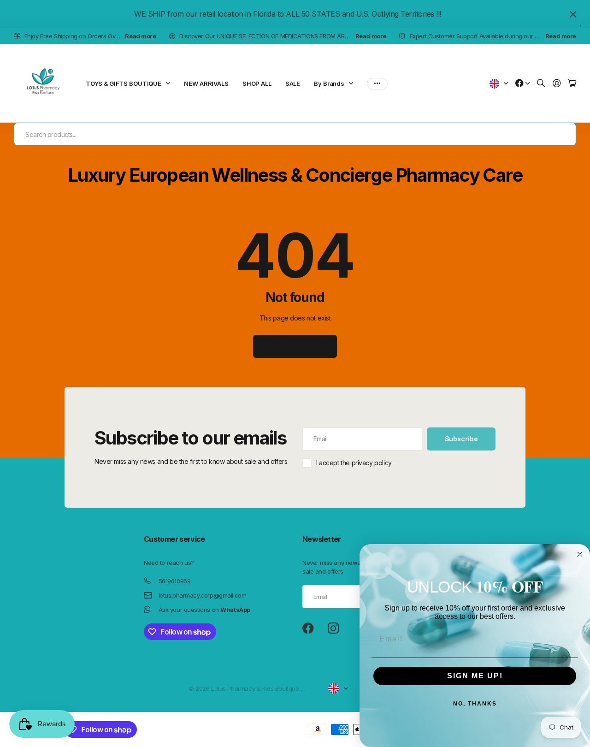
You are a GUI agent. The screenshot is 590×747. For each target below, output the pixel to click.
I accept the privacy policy (354, 463)
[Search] (541, 84)
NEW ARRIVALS (206, 83)
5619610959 (175, 581)
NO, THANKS (475, 703)
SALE (292, 83)
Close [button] (573, 14)
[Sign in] (557, 84)
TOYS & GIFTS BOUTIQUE (123, 83)
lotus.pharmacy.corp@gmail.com (203, 595)
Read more (140, 36)
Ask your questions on (204, 609)
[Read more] (522, 84)
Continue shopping (295, 346)
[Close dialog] (579, 554)
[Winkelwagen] (572, 84)
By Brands (329, 83)
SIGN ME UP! (475, 676)
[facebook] (308, 628)
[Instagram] (333, 628)
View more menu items (377, 83)
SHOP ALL (256, 83)
